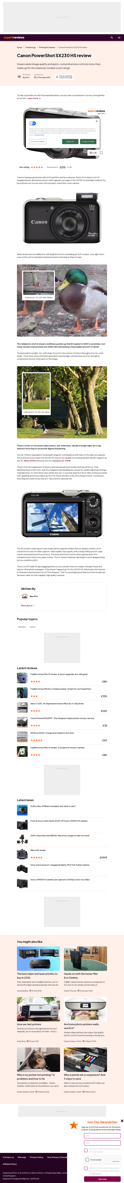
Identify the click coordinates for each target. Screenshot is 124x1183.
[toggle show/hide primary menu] (119, 38)
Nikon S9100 (30, 460)
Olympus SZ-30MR (61, 460)
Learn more (32, 98)
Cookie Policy (39, 135)
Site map (22, 1157)
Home (19, 47)
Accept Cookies (88, 141)
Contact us (8, 1157)
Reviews (22, 627)
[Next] (102, 133)
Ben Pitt (26, 77)
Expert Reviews (12, 37)
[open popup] (101, 153)
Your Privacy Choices (57, 1157)
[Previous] (21, 133)
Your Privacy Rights (38, 141)
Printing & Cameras (47, 47)
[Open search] (112, 38)
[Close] (96, 121)
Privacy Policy (36, 1157)
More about (26, 605)
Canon (32, 627)
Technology (30, 47)
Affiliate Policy (10, 1164)
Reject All (70, 141)
